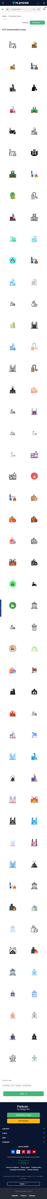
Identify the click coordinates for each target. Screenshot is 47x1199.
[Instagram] (29, 1152)
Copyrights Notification (17, 1170)
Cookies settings (32, 1170)
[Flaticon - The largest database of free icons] (20, 3)
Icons (4, 16)
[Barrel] (34, 993)
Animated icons (15, 16)
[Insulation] (34, 972)
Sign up (23, 1162)
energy (18, 1085)
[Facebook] (13, 1152)
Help (4, 1138)
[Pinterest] (23, 1152)
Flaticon (23, 1195)
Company (6, 1142)
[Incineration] (12, 44)
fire (12, 1085)
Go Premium (23, 1121)
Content (5, 1129)
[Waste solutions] (34, 433)
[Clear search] (33, 9)
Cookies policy (36, 1167)
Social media (23, 1146)
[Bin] (34, 885)
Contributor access (23, 1115)
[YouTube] (34, 1152)
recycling (6, 1085)
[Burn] (34, 152)
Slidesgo (32, 1195)
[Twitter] (18, 1152)
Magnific (15, 1195)
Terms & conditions (12, 1167)
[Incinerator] (34, 44)
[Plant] (34, 109)
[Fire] (34, 476)
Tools (4, 1133)
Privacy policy (25, 1167)
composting (27, 1085)
